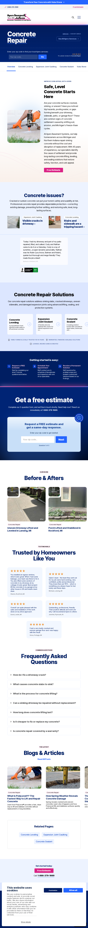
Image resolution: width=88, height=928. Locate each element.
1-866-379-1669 (12, 7)
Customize (53, 890)
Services (66, 33)
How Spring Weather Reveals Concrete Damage (63, 788)
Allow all (73, 890)
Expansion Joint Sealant (49, 324)
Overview (11, 67)
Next (61, 439)
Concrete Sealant (67, 67)
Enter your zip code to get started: (44, 433)
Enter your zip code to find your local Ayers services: (27, 52)
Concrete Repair (14, 524)
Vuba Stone (81, 67)
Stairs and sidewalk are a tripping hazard (68, 222)
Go (42, 57)
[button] (26, 504)
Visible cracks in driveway (26, 222)
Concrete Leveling (25, 67)
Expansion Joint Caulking (46, 67)
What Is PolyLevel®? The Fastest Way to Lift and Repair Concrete (24, 788)
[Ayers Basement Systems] (19, 17)
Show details (26, 922)
